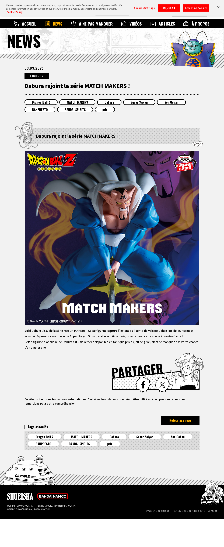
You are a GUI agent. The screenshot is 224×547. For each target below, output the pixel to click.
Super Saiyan (139, 102)
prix (104, 109)
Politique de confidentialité (188, 510)
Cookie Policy (14, 12)
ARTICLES (167, 23)
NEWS (57, 23)
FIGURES (36, 76)
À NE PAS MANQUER (96, 23)
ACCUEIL (29, 23)
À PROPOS (201, 23)
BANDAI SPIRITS (75, 109)
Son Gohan (171, 102)
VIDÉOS (136, 23)
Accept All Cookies (196, 8)
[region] (112, 8)
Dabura (109, 102)
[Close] (218, 7)
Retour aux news (180, 420)
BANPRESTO (40, 109)
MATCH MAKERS (77, 102)
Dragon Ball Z (41, 102)
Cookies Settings (144, 8)
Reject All (169, 8)
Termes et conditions (156, 510)
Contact (212, 510)
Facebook (143, 385)
